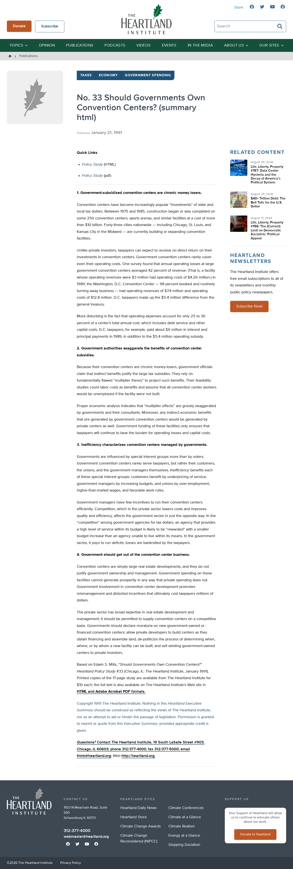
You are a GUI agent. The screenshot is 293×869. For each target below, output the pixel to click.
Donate (19, 26)
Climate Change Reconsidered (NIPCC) (138, 838)
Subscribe (49, 26)
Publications (79, 45)
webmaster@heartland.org (86, 837)
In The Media (200, 45)
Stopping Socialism (184, 845)
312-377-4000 (77, 831)
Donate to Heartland (255, 834)
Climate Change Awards (140, 826)
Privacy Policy (70, 863)
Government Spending (148, 75)
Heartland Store (133, 817)
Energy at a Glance (184, 836)
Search (280, 26)
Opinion (47, 45)
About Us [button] (234, 45)
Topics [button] (16, 45)
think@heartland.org (94, 756)
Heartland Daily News (138, 808)
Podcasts (114, 45)
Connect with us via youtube (272, 6)
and (86, 692)
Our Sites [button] (269, 45)
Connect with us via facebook (251, 6)
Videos (143, 45)
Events (169, 45)
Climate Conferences (186, 808)
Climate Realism (181, 826)
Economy (108, 75)
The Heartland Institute (146, 19)
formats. (120, 692)
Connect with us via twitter (262, 6)
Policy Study (92, 164)
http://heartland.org (137, 756)
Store (238, 7)
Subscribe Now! (249, 306)
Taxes (86, 75)
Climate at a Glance (184, 817)
